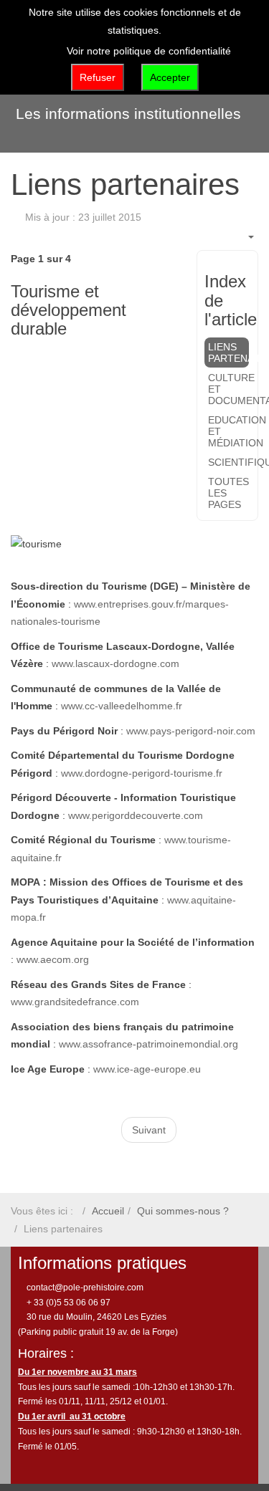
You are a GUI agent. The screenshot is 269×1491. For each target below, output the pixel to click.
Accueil (108, 1211)
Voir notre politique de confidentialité (149, 51)
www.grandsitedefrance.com (75, 1001)
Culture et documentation (228, 389)
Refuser (97, 77)
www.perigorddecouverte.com (135, 815)
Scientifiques (228, 462)
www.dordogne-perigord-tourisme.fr (141, 773)
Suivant (149, 1130)
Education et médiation (228, 431)
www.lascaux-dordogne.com (115, 663)
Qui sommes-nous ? (183, 1211)
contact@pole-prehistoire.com (83, 1288)
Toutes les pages (228, 493)
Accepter (170, 77)
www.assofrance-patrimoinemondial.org (148, 1044)
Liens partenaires (228, 352)
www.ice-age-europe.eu (147, 1069)
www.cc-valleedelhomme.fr (121, 705)
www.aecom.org (52, 959)
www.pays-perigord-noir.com (190, 731)
